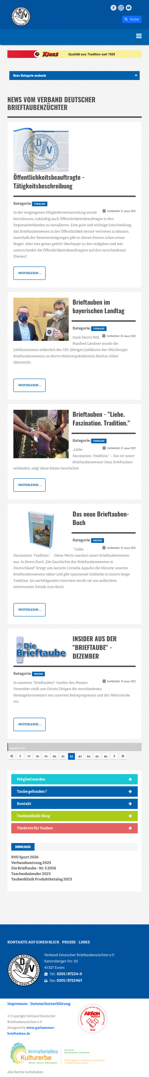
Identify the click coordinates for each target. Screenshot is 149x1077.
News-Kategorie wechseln (29, 75)
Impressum (17, 1003)
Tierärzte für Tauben (35, 828)
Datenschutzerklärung (50, 1003)
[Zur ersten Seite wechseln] (11, 756)
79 (46, 756)
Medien (97, 540)
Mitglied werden (31, 779)
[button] (74, 54)
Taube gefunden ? (32, 791)
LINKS (84, 942)
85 (97, 756)
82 (71, 756)
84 (88, 756)
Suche (133, 19)
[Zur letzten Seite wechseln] (122, 756)
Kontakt (24, 803)
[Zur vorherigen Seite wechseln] (20, 756)
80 (54, 756)
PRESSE (69, 942)
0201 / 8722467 (69, 980)
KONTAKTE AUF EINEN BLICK (33, 942)
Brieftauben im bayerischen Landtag (98, 306)
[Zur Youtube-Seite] (129, 7)
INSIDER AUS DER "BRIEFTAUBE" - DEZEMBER (95, 647)
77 (28, 756)
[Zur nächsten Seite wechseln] (114, 756)
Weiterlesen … (30, 273)
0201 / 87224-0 (69, 974)
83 (80, 756)
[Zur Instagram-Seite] (121, 7)
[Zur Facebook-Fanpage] (113, 7)
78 (37, 756)
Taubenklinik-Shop (33, 816)
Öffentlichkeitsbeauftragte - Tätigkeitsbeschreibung (48, 181)
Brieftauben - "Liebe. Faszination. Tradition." (101, 418)
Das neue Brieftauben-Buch (101, 518)
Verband (39, 204)
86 (105, 756)
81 (63, 756)
